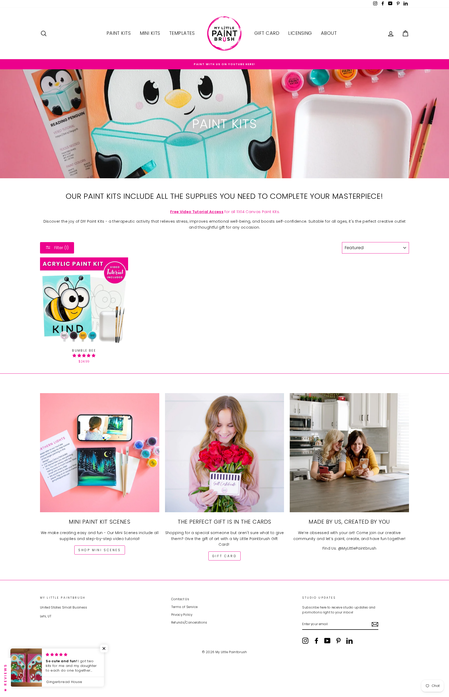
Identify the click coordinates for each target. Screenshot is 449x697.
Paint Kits (119, 33)
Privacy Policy (182, 615)
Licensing (300, 33)
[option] (224, 64)
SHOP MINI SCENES (99, 550)
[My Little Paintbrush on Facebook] (316, 641)
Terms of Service (184, 607)
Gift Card (266, 33)
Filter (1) (61, 248)
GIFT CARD (224, 556)
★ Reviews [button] (5, 678)
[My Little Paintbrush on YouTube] (327, 641)
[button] (83, 355)
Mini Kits (150, 33)
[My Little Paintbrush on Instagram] (305, 641)
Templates (182, 33)
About (329, 33)
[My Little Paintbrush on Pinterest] (338, 641)
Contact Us (180, 599)
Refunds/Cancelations (189, 622)
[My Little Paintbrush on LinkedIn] (349, 641)
